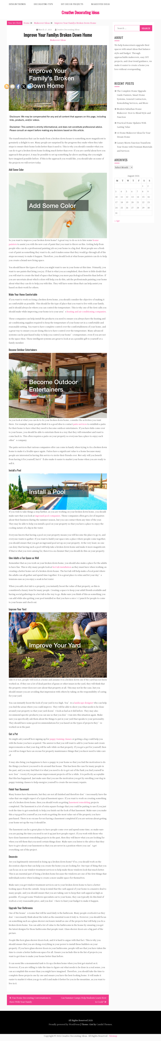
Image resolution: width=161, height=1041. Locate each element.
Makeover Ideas (100, 4)
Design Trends (17, 4)
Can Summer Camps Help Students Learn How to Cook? (83, 999)
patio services (80, 424)
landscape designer (83, 702)
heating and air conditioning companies (86, 311)
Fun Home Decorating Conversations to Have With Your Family (30, 999)
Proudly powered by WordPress (64, 1024)
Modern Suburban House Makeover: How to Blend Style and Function (134, 112)
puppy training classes (61, 739)
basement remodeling (79, 802)
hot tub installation (62, 567)
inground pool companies (47, 515)
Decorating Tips (43, 4)
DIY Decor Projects (72, 4)
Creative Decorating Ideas (80, 12)
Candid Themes (104, 1024)
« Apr (117, 220)
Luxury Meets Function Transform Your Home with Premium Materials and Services (134, 146)
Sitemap (113, 1035)
